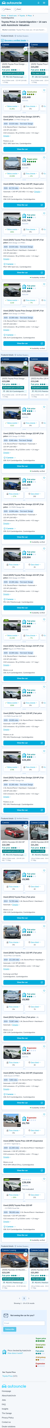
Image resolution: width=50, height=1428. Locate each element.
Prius (30, 16)
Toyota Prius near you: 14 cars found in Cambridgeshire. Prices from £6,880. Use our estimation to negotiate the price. (24, 30)
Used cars (13, 16)
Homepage (6, 1391)
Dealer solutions (8, 1427)
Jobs (4, 1400)
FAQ (4, 1404)
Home (3, 16)
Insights (5, 1409)
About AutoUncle (9, 1396)
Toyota (22, 16)
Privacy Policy (8, 1418)
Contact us (6, 1422)
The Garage (7, 1413)
